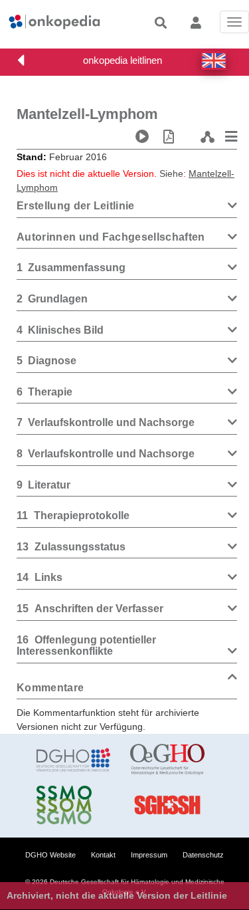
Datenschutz (203, 855)
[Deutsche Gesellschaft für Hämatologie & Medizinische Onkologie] (73, 759)
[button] (213, 60)
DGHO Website (50, 855)
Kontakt (103, 855)
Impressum (149, 855)
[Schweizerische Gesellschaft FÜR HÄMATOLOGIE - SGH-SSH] (167, 805)
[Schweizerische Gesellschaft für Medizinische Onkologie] (73, 805)
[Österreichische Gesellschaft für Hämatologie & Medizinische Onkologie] (167, 759)
